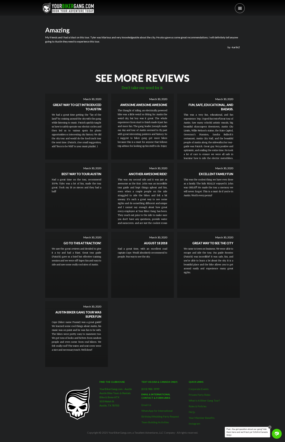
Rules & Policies (197, 406)
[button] (240, 8)
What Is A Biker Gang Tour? (204, 400)
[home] (68, 8)
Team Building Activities (155, 422)
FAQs (192, 412)
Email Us (146, 404)
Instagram (194, 423)
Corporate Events (199, 388)
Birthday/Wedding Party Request (160, 416)
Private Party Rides (199, 394)
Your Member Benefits (202, 417)
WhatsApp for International (157, 410)
